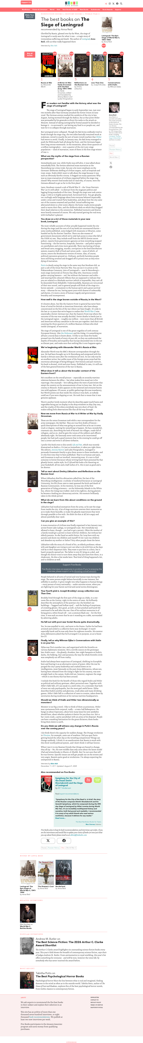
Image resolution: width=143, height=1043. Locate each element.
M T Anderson (64, 788)
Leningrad (86, 39)
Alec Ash (54, 46)
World (52, 9)
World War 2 (92, 14)
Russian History (53, 848)
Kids (58, 9)
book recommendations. (39, 1017)
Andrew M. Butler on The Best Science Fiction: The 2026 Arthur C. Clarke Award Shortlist (71, 952)
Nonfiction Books (52, 14)
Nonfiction (26, 9)
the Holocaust (67, 333)
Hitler (98, 137)
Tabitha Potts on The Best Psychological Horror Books (71, 983)
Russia (44, 848)
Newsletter (95, 997)
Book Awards (108, 9)
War (62, 848)
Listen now (97, 780)
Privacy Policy (96, 1002)
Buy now (88, 780)
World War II (90, 311)
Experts (118, 9)
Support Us (26, 2)
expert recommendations (69, 794)
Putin (43, 265)
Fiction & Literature (39, 9)
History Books (73, 14)
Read (104, 45)
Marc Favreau (90, 824)
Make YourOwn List (29, 16)
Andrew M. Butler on (69, 942)
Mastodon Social (97, 1007)
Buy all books (30, 54)
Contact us (95, 1000)
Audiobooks (95, 9)
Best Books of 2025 (70, 9)
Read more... (60, 818)
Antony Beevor (58, 449)
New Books (84, 9)
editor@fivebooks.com (78, 835)
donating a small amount (85, 571)
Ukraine (46, 735)
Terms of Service (97, 1005)
